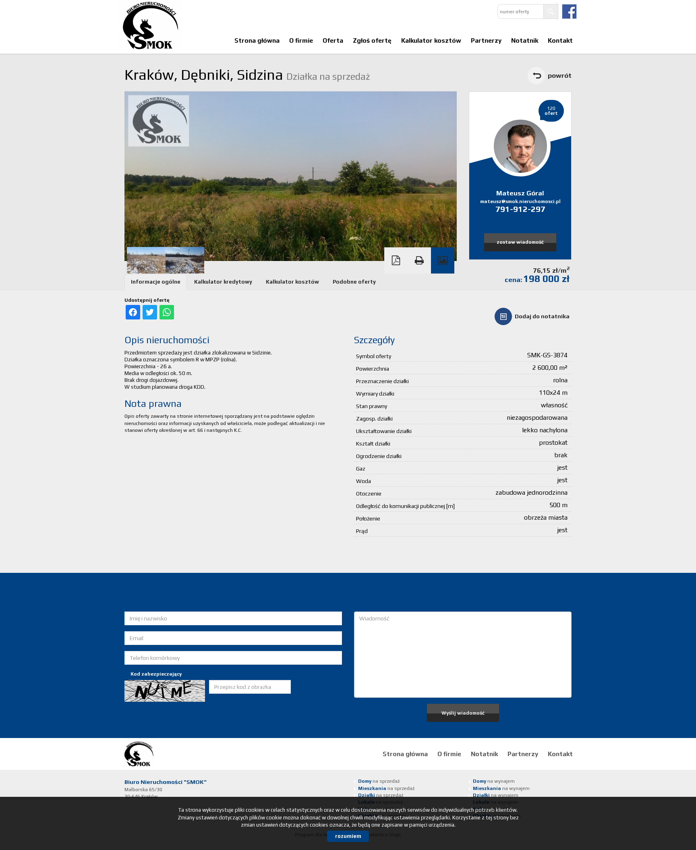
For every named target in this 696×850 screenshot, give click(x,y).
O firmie (301, 40)
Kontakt (560, 40)
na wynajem (494, 781)
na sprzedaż (379, 781)
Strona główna (257, 40)
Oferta (333, 40)
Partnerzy (486, 40)
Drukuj (419, 260)
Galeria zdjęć (442, 260)
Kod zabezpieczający (156, 674)
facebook (569, 11)
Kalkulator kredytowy (223, 282)
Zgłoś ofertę (372, 40)
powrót (560, 75)
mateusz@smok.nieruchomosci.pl (520, 201)
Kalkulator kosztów (431, 40)
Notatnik (524, 40)
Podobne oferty (354, 282)
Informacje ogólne (155, 282)
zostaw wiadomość (520, 242)
